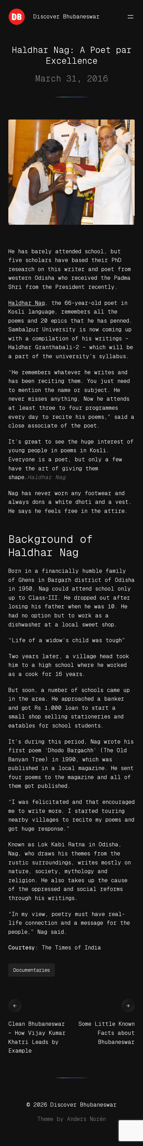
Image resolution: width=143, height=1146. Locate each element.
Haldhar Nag (26, 303)
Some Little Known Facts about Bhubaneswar (106, 1033)
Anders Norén (86, 1119)
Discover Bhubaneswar (66, 16)
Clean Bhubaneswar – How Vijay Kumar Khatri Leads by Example (37, 1037)
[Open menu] (130, 17)
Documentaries (31, 970)
